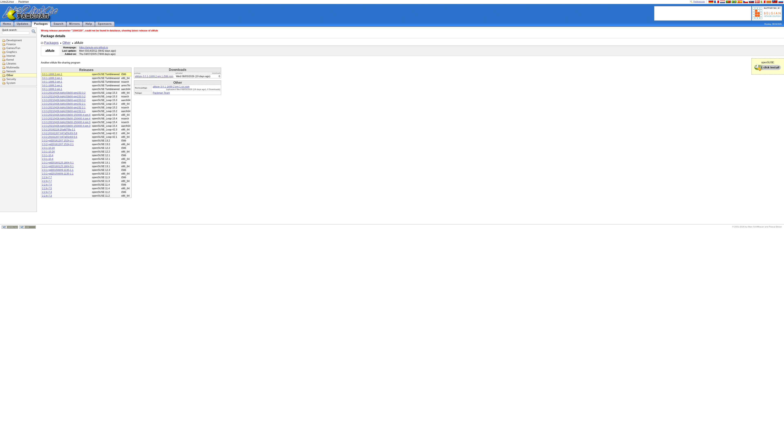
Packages (41, 23)
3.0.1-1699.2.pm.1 (52, 74)
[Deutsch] (710, 1)
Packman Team (161, 92)
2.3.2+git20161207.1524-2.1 (58, 140)
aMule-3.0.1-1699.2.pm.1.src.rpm (171, 86)
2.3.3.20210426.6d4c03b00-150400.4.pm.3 (66, 122)
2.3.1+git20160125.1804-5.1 (58, 162)
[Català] (768, 1)
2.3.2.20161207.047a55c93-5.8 (59, 133)
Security (11, 79)
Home (7, 23)
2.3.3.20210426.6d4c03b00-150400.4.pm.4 (66, 115)
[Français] (716, 1)
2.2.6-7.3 (47, 192)
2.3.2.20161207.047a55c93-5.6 (59, 137)
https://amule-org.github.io (93, 47)
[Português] (728, 1)
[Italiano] (762, 1)
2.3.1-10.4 (47, 155)
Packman (23, 1)
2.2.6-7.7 (47, 177)
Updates (22, 23)
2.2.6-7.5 (47, 184)
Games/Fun (13, 48)
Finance (11, 44)
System (11, 83)
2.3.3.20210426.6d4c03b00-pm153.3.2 (64, 92)
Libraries (11, 63)
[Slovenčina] (751, 1)
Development (14, 40)
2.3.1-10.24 (48, 148)
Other (9, 75)
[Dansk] (757, 1)
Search (58, 23)
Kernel (10, 59)
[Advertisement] (703, 13)
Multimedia (12, 67)
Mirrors (74, 23)
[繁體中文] (774, 1)
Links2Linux (7, 1)
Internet (10, 55)
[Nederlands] (722, 1)
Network (11, 71)
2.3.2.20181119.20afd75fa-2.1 (58, 129)
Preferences (699, 1)
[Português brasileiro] (733, 1)
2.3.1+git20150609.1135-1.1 (58, 170)
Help (89, 23)
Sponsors (105, 23)
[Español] (739, 1)
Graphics (11, 51)
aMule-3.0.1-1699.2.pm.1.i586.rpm (154, 76)
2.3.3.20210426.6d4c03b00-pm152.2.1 (64, 103)
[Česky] (745, 1)
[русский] (780, 1)
